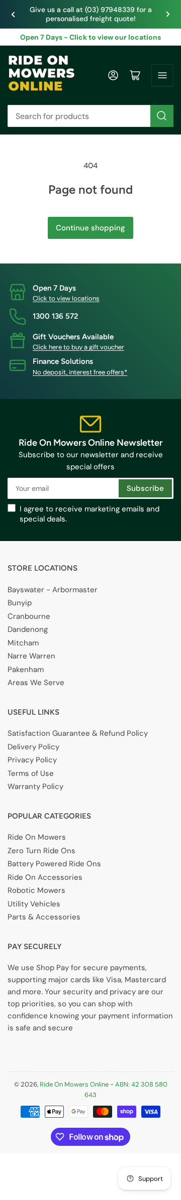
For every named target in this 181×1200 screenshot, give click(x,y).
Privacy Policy (32, 760)
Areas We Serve (36, 683)
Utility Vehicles (34, 904)
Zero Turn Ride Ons (41, 851)
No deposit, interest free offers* (80, 372)
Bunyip (20, 603)
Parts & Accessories (44, 917)
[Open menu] (162, 75)
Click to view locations (66, 298)
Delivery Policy (33, 747)
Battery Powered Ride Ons (54, 864)
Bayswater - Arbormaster (53, 590)
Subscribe (145, 488)
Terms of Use (31, 773)
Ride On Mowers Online (74, 1084)
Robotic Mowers (36, 890)
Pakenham (26, 669)
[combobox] (90, 116)
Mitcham (23, 643)
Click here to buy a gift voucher (78, 347)
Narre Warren (31, 656)
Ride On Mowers (37, 837)
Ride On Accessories (45, 877)
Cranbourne (29, 616)
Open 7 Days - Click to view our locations (90, 37)
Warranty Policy (35, 786)
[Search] (162, 115)
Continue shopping (90, 228)
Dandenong (28, 629)
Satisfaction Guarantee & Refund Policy (78, 733)
